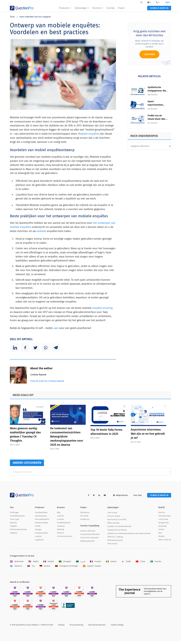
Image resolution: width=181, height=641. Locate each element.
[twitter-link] (94, 495)
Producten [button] (64, 8)
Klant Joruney (112, 544)
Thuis (12, 17)
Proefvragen (14, 512)
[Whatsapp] (45, 347)
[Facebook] (25, 347)
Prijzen (121, 8)
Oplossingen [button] (81, 8)
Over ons (161, 512)
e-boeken (60, 519)
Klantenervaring (41, 516)
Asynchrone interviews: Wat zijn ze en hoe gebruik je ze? (148, 433)
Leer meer (149, 54)
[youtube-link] (105, 495)
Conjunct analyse (113, 516)
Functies (111, 8)
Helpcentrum (122, 495)
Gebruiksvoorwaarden (97, 625)
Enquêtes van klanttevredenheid (119, 526)
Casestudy (61, 526)
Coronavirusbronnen (64, 536)
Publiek (37, 526)
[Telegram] (55, 347)
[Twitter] (35, 347)
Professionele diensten (18, 529)
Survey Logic (14, 519)
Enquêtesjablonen (63, 523)
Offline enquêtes (113, 523)
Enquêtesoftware (41, 512)
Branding (13, 523)
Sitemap (61, 625)
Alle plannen (85, 512)
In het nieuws (163, 519)
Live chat (137, 495)
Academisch (84, 519)
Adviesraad (162, 526)
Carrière (161, 529)
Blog (58, 512)
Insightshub (39, 540)
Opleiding (60, 529)
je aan (54, 328)
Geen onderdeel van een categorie (35, 17)
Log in (167, 2)
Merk (160, 533)
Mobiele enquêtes (88, 133)
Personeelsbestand (42, 519)
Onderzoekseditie (41, 533)
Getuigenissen (163, 523)
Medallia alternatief (87, 541)
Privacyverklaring (76, 625)
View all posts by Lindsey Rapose (47, 381)
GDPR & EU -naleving (115, 537)
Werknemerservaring (114, 540)
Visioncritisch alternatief (89, 538)
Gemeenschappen (41, 523)
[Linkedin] (15, 347)
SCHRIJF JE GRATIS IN (159, 8)
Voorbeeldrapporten (17, 516)
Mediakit (161, 536)
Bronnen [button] (96, 8)
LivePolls (38, 536)
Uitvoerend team (164, 516)
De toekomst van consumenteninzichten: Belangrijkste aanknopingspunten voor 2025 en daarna (66, 436)
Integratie (13, 526)
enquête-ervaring (102, 308)
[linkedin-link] (99, 495)
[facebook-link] (88, 495)
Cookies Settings (117, 625)
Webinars (60, 533)
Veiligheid (13, 533)
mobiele (41, 231)
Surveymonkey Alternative (90, 534)
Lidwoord (60, 516)
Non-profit (84, 516)
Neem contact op (164, 540)
